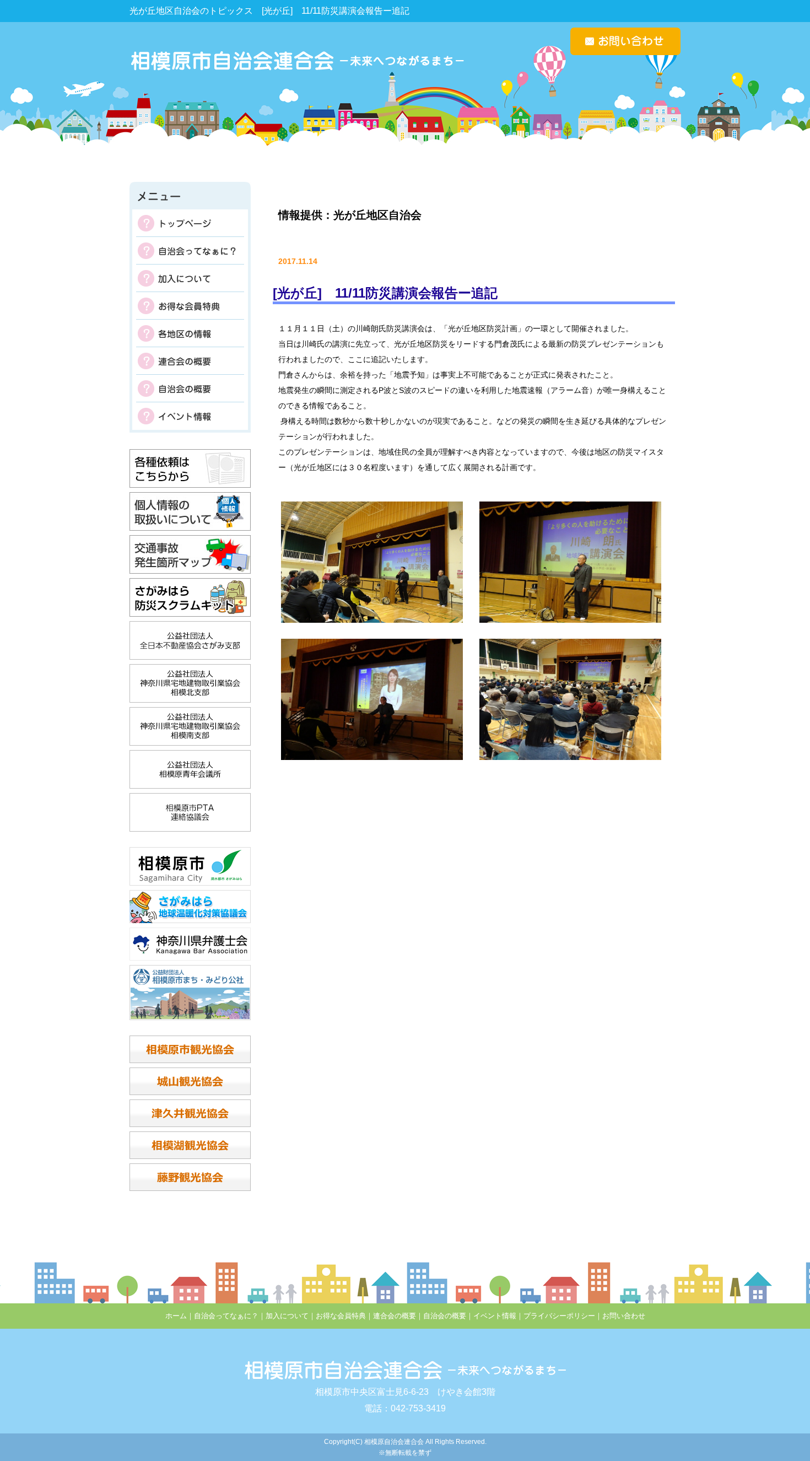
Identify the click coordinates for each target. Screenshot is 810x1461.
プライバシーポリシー (559, 1316)
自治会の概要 (190, 388)
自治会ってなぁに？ (190, 251)
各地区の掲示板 (190, 333)
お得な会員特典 (190, 306)
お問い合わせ (623, 1316)
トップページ (190, 223)
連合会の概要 (190, 361)
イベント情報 (190, 416)
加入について (190, 278)
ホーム (176, 1316)
